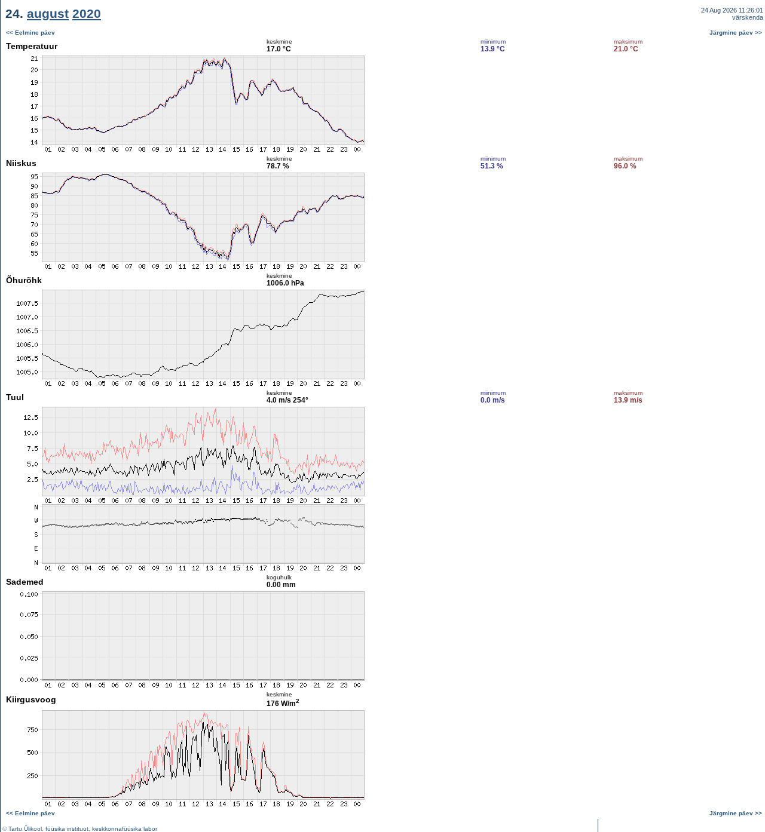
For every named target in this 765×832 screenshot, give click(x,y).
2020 (86, 13)
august (48, 13)
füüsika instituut (66, 828)
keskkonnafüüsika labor (124, 828)
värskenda (747, 17)
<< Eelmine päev (30, 32)
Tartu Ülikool (25, 828)
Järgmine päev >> (735, 32)
